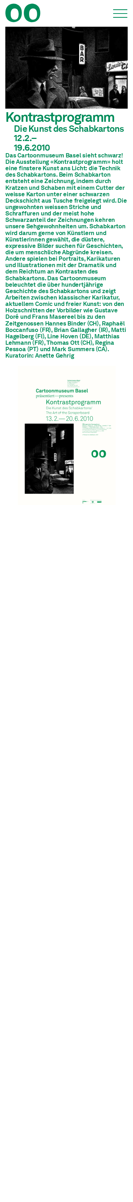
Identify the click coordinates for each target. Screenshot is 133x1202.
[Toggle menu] (120, 13)
